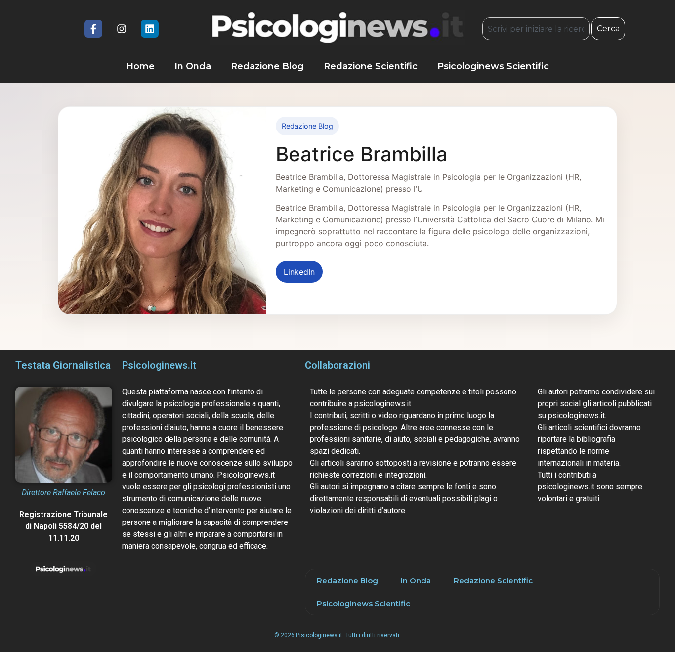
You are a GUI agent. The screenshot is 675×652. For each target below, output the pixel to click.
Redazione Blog (267, 66)
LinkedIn (299, 272)
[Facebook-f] (93, 29)
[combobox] (535, 28)
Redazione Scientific (371, 66)
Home (140, 66)
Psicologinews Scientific (493, 66)
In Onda (192, 66)
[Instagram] (121, 29)
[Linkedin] (150, 29)
